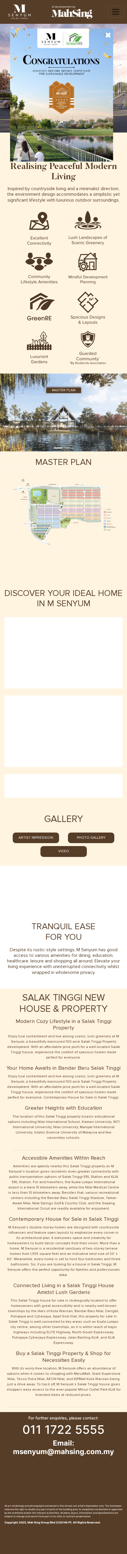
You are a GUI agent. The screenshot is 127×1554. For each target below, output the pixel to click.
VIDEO (63, 851)
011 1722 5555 (63, 1429)
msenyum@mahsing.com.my (63, 1451)
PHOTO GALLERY (91, 837)
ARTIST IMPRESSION (36, 837)
